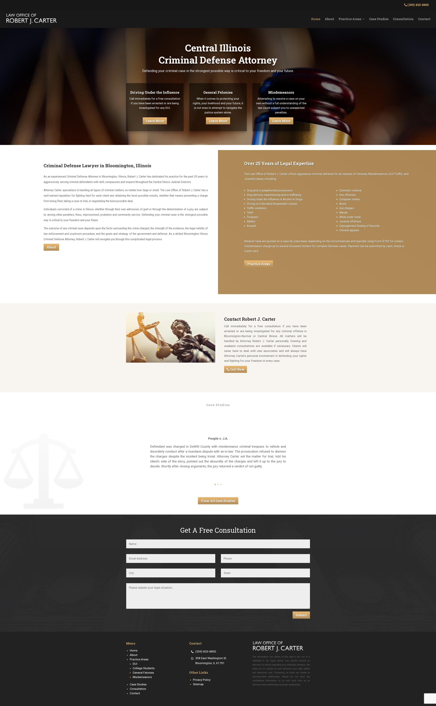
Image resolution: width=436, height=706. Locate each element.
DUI (135, 663)
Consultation (403, 19)
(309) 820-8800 (205, 651)
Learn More (155, 121)
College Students (144, 668)
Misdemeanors (142, 677)
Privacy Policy (202, 679)
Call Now (237, 369)
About (329, 19)
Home (315, 19)
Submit (301, 615)
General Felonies (143, 672)
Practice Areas (350, 19)
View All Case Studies (218, 501)
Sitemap (198, 684)
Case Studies (378, 19)
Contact (424, 19)
